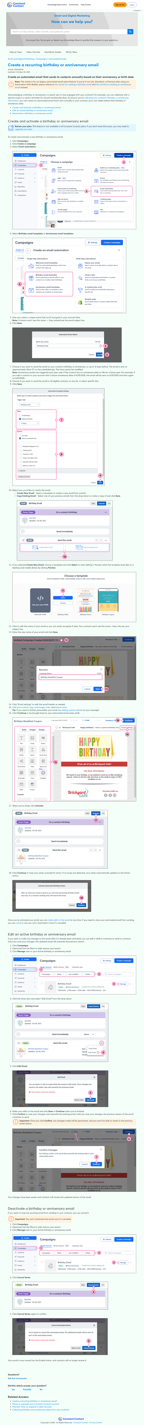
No (41, 1389)
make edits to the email (59, 920)
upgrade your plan (23, 129)
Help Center (86, 4)
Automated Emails (57, 59)
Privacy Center (96, 1422)
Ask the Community (17, 1378)
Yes (13, 1389)
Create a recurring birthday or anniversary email (34, 1401)
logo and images (37, 707)
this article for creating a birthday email (73, 84)
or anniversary (40, 110)
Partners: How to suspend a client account (32, 1406)
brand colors (61, 707)
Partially (27, 1389)
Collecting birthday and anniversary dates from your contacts (40, 1409)
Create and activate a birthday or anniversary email (36, 107)
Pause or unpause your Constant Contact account (35, 1404)
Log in (132, 5)
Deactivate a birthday (22, 113)
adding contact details (71, 710)
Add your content (20, 707)
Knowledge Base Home (57, 4)
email (50, 110)
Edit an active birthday (23, 110)
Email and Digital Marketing (21, 59)
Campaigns (41, 59)
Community (74, 4)
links (48, 707)
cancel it (20, 923)
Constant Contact (80, 1422)
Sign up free (120, 5)
